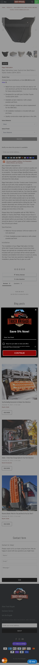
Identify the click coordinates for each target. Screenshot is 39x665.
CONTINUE (19, 353)
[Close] (36, 310)
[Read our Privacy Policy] (35, 347)
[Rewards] (4, 660)
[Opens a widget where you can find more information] (32, 661)
